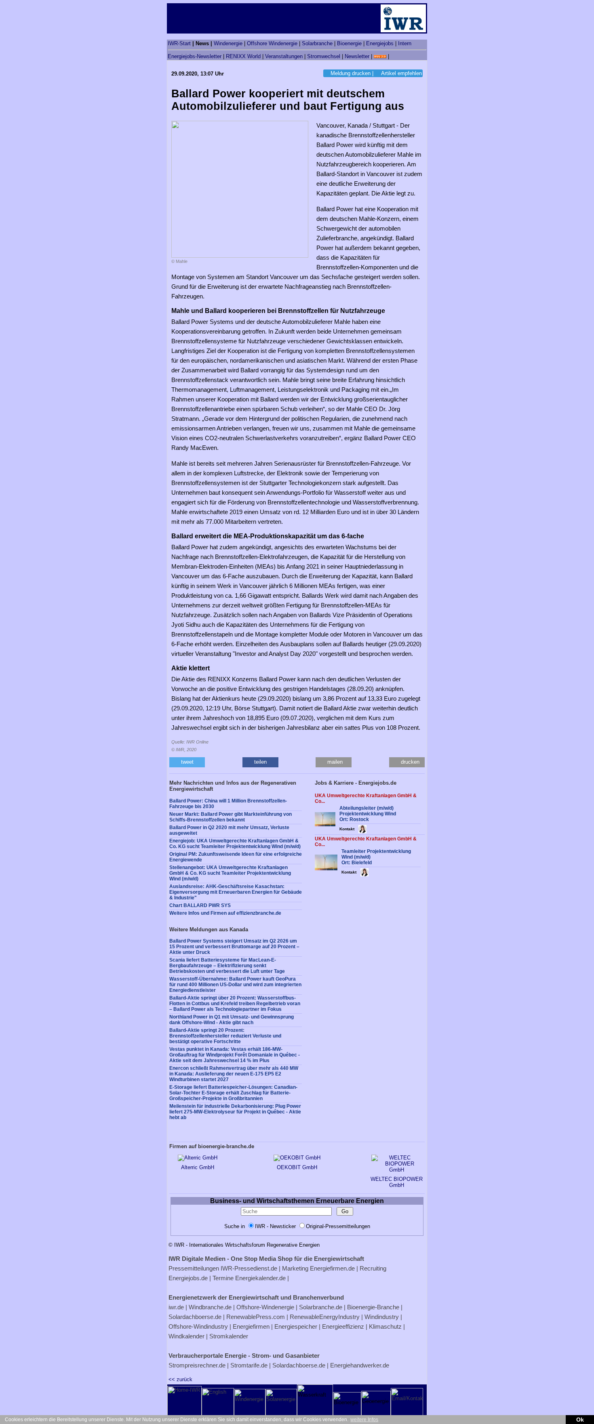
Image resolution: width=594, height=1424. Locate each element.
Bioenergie (349, 43)
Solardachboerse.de (195, 1316)
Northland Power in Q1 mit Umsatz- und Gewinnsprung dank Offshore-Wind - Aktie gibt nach (231, 1019)
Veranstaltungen (284, 56)
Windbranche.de (210, 1307)
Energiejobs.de (188, 1278)
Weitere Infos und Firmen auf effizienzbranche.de (225, 913)
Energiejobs (380, 43)
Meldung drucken (351, 73)
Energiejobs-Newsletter (194, 56)
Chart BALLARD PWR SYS (200, 905)
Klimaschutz (385, 1326)
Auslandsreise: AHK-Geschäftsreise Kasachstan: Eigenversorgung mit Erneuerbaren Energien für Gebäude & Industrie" (235, 892)
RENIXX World (243, 56)
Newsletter (357, 56)
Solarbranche (317, 43)
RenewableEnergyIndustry (325, 1316)
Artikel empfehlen (401, 73)
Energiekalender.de (260, 1278)
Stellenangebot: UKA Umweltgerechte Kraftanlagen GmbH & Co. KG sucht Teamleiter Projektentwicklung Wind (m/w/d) (230, 873)
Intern (404, 43)
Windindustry (381, 1316)
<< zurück (180, 1379)
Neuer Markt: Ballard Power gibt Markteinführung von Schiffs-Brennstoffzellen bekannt (230, 817)
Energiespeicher (295, 1326)
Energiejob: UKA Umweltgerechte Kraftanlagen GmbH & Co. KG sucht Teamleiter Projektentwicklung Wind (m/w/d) (235, 843)
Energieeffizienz (343, 1326)
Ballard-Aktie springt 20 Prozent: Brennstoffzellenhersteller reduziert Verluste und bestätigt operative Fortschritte (225, 1035)
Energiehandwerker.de (359, 1365)
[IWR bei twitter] (393, 56)
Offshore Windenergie (272, 43)
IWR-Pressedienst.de (249, 1268)
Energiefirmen (251, 1326)
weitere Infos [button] (364, 1419)
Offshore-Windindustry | (200, 1326)
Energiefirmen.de (332, 1268)
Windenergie (228, 43)
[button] (187, 762)
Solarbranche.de (320, 1307)
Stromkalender (228, 1336)
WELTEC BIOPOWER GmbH (397, 1182)
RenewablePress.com (255, 1316)
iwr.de (176, 1307)
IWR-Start (179, 43)
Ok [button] (580, 1419)
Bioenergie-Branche (373, 1307)
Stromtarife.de (249, 1365)
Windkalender (186, 1336)
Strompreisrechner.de (197, 1365)
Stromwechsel (323, 56)
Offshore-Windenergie (265, 1307)
